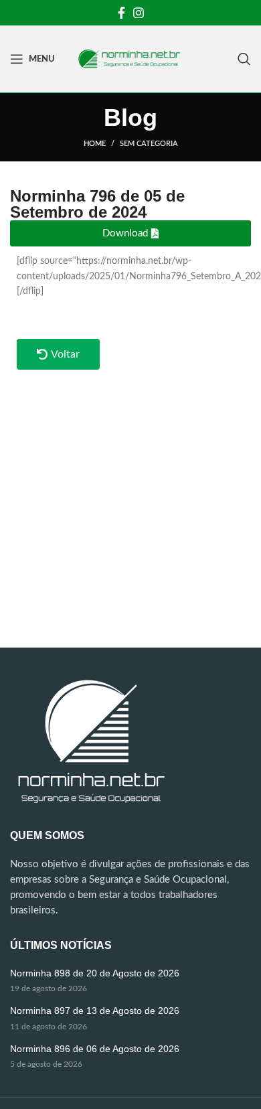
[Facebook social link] (121, 13)
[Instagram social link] (138, 13)
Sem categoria (149, 143)
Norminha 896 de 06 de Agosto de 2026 (94, 1048)
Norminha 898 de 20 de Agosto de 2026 (94, 973)
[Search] (244, 59)
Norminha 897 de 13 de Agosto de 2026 (94, 1010)
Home (95, 143)
